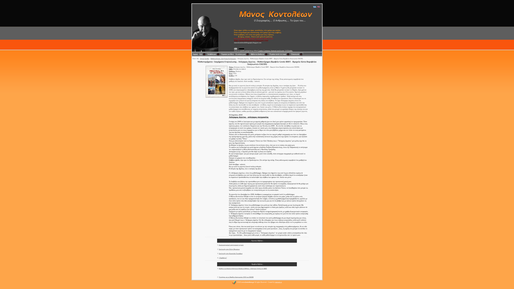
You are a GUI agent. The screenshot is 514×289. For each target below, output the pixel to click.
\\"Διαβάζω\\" (223, 258)
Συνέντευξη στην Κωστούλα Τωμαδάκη (231, 253)
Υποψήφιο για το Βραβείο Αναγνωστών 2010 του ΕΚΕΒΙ (236, 277)
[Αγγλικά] (318, 8)
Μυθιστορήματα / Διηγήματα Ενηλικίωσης (223, 58)
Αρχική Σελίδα (204, 58)
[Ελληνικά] (314, 8)
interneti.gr (278, 282)
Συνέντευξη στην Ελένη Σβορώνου (229, 249)
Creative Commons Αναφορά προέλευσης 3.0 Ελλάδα (275, 51)
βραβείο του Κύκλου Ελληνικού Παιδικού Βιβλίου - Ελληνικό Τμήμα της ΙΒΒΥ (243, 268)
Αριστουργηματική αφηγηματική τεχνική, (231, 245)
